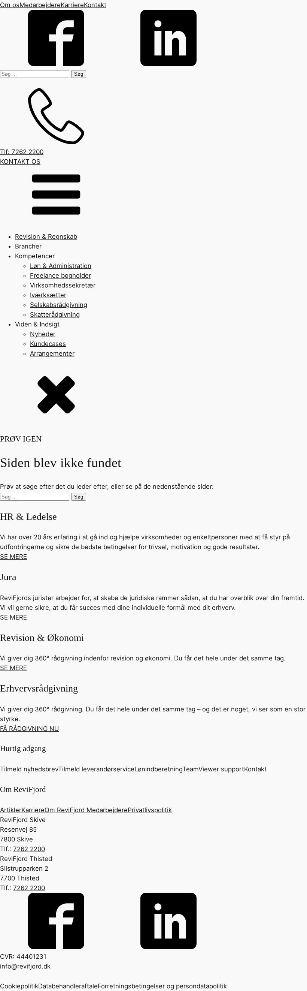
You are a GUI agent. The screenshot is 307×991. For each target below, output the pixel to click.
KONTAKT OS (20, 161)
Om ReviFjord (65, 810)
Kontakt (95, 5)
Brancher (28, 246)
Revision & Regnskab (46, 236)
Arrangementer (52, 353)
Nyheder (42, 334)
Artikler (10, 810)
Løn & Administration (60, 265)
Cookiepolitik (19, 986)
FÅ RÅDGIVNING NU (29, 728)
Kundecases (48, 343)
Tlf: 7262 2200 (21, 152)
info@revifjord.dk (25, 966)
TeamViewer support (213, 769)
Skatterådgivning (55, 314)
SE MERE (13, 556)
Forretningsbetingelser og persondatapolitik (162, 986)
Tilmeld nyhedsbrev (29, 769)
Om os (9, 5)
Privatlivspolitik (150, 810)
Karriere (72, 5)
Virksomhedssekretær (62, 285)
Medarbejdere (40, 5)
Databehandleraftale (68, 986)
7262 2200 (29, 849)
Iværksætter (48, 295)
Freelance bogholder (60, 275)
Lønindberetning (158, 769)
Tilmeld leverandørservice (96, 769)
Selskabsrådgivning (58, 304)
